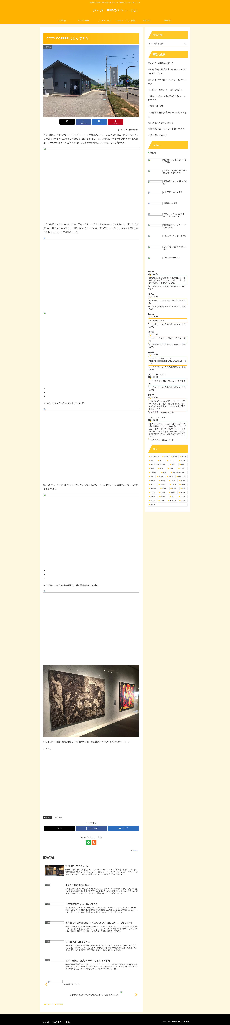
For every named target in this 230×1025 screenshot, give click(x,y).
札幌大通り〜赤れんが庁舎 (161, 122)
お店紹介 (49, 817)
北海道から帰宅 (155, 106)
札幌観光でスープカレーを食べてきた (166, 129)
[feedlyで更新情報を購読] (88, 842)
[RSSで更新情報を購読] (94, 842)
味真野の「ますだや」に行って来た (165, 90)
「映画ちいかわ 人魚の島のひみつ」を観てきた (166, 98)
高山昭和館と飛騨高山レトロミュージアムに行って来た (167, 71)
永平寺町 (59, 817)
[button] (185, 43)
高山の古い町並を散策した (161, 63)
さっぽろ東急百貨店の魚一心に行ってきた (167, 114)
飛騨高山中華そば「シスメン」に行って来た (167, 82)
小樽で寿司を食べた (157, 135)
